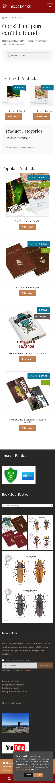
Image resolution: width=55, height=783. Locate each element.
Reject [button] (28, 775)
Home (7, 18)
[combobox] (27, 505)
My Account (9, 778)
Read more (27, 359)
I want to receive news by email (16, 660)
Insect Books (19, 6)
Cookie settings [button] (22, 769)
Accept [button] (38, 775)
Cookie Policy (26, 767)
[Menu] (50, 6)
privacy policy (28, 670)
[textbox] (27, 505)
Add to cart (13, 116)
